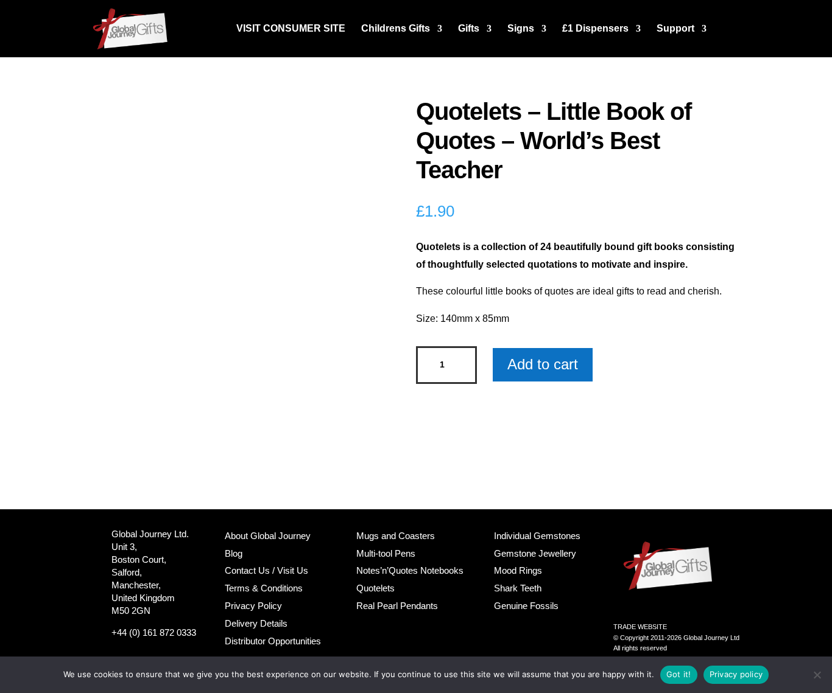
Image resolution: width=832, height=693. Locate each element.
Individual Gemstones (537, 536)
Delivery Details (256, 623)
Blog (233, 553)
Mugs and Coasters (395, 536)
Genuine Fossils (526, 606)
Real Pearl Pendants (397, 606)
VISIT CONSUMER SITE (290, 28)
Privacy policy (736, 674)
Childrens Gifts (395, 28)
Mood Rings (518, 570)
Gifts (468, 28)
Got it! (678, 674)
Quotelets (375, 588)
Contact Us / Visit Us (266, 570)
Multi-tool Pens (385, 553)
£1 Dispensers (595, 28)
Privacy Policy (253, 606)
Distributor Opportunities (273, 641)
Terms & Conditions (264, 588)
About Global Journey (268, 536)
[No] (817, 675)
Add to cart (542, 364)
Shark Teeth (517, 588)
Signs (520, 28)
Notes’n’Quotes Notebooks (410, 570)
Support (675, 28)
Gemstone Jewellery (535, 553)
